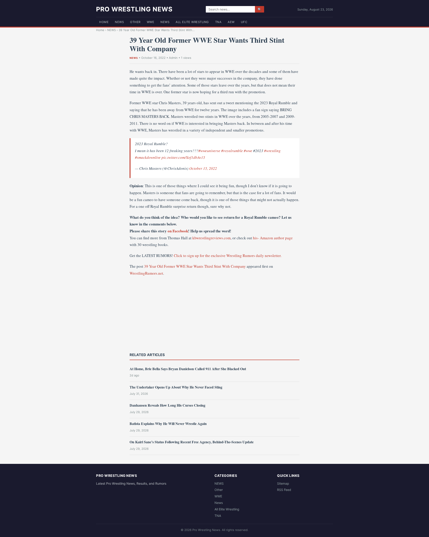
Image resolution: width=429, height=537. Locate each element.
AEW (231, 22)
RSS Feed (284, 490)
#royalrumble (232, 150)
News (164, 22)
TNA (218, 22)
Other (135, 22)
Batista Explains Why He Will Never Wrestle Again (168, 423)
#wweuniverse (209, 150)
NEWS (119, 22)
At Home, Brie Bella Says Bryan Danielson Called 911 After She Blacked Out (188, 368)
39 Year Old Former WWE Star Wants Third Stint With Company (195, 266)
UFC (244, 22)
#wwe (248, 150)
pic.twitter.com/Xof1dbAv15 (183, 157)
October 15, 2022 (203, 168)
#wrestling (272, 150)
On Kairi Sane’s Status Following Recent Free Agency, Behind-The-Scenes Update (192, 441)
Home (104, 22)
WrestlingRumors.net (146, 273)
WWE (150, 22)
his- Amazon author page (273, 237)
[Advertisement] (214, 313)
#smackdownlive (148, 157)
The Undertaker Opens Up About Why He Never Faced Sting (176, 387)
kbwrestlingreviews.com (211, 237)
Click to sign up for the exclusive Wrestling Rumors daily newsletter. (228, 255)
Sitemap (283, 483)
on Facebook (178, 231)
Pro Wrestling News (134, 9)
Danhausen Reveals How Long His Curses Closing (167, 405)
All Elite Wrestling (192, 22)
